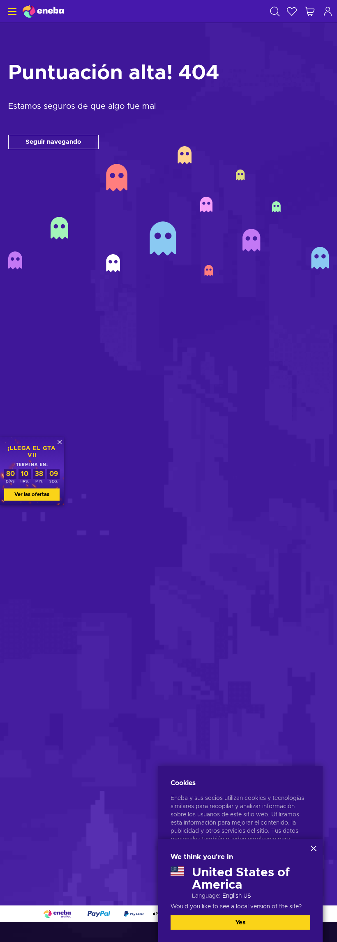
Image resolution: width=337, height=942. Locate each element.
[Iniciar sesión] (328, 11)
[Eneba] (43, 11)
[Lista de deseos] (292, 11)
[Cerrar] (314, 848)
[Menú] (11, 11)
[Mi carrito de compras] (310, 11)
